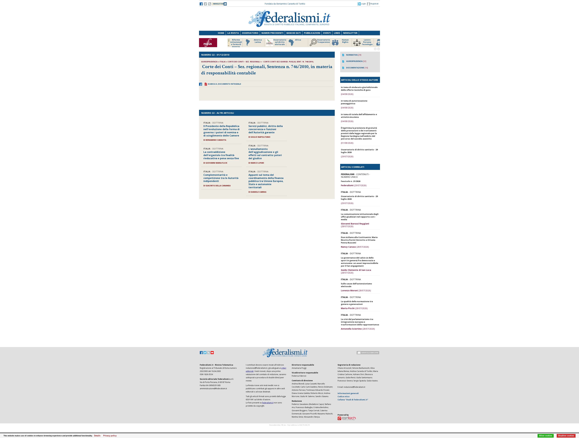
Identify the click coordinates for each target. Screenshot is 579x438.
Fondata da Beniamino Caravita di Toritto (285, 3)
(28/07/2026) (355, 225)
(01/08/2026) (347, 142)
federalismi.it (267, 402)
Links (337, 32)
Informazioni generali (348, 393)
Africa (282, 40)
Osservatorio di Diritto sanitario (373, 42)
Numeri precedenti (272, 32)
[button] (361, 4)
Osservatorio (250, 32)
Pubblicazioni (312, 32)
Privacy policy (109, 436)
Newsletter (350, 32)
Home (221, 32)
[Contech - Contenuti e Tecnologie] (347, 418)
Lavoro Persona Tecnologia (351, 42)
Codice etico (344, 396)
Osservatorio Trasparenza (307, 41)
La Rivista (233, 32)
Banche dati (293, 32)
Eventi (327, 32)
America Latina (242, 41)
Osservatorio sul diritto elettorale (263, 42)
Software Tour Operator (289, 428)
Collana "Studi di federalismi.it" (353, 399)
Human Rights (329, 41)
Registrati (374, 3)
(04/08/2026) (347, 94)
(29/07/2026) (347, 156)
